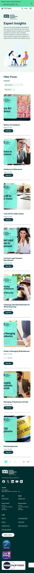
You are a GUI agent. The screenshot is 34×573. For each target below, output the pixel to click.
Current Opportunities (22, 518)
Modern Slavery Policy (23, 525)
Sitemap (3, 522)
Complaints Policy (6, 525)
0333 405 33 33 (5, 498)
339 (24, 462)
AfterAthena (10, 358)
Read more (8, 130)
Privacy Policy (21, 522)
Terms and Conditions (6, 529)
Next (28, 462)
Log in (25, 8)
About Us (4, 518)
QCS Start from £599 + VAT (10, 4)
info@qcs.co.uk (21, 498)
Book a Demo (8, 535)
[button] (30, 8)
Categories (7, 81)
